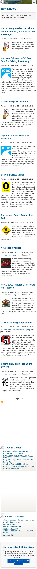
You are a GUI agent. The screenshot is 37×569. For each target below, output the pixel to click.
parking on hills (8, 535)
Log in (15, 255)
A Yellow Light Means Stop (13, 468)
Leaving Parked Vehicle (12, 526)
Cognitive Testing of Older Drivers (15, 464)
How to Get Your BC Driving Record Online (19, 466)
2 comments (19, 330)
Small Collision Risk (10, 528)
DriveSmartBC (10, 2)
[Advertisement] (18, 423)
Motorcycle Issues (9, 524)
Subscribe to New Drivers (2, 402)
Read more (7, 255)
